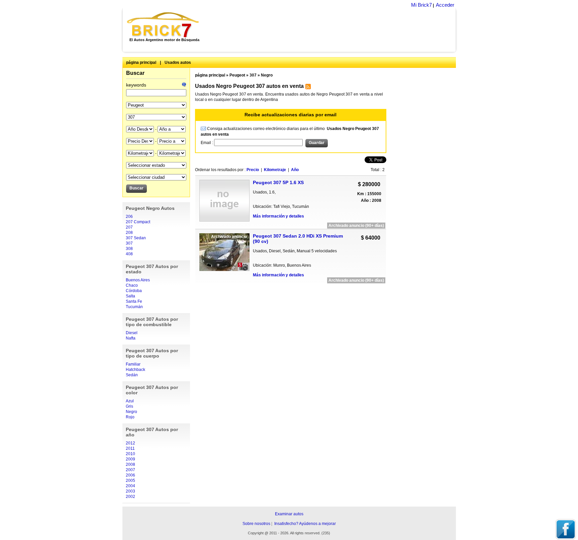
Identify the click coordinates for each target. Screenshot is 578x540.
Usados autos (178, 62)
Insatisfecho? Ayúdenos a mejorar (305, 523)
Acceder (445, 5)
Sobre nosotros (256, 523)
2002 (130, 496)
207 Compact (138, 222)
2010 (130, 453)
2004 (130, 486)
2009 (130, 459)
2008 (130, 464)
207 (129, 227)
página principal (141, 62)
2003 (130, 491)
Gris (129, 406)
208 (129, 232)
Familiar (133, 364)
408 (129, 254)
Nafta (130, 338)
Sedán (132, 375)
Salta (130, 296)
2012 (130, 443)
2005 (130, 480)
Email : (207, 142)
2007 (130, 469)
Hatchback (135, 369)
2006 (130, 475)
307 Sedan (136, 238)
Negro (131, 411)
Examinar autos (289, 514)
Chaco (132, 285)
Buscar (135, 73)
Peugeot (237, 75)
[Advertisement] (331, 30)
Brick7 (163, 25)
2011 (130, 448)
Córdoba (134, 290)
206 (129, 216)
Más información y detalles (278, 216)
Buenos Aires (138, 280)
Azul (130, 401)
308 (129, 248)
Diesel (131, 332)
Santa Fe (134, 301)
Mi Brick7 (421, 5)
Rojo (130, 417)
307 (129, 243)
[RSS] (307, 88)
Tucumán (134, 306)
